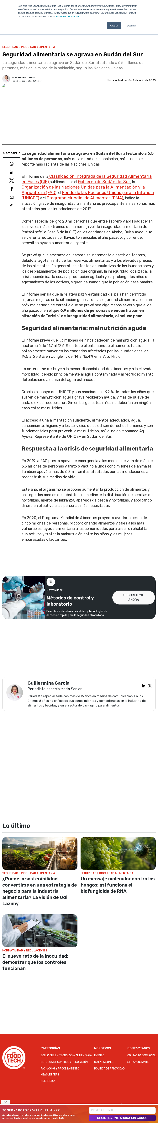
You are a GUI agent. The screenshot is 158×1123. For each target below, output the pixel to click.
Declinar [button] (131, 25)
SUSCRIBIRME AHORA (133, 597)
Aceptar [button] (114, 25)
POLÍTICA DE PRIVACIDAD (109, 1068)
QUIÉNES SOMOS (104, 1062)
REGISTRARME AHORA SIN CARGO (122, 1118)
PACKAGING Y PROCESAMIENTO (60, 1068)
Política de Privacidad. (67, 16)
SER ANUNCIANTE (138, 1062)
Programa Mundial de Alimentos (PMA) (85, 198)
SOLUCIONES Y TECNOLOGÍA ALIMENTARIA (66, 1055)
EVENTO (99, 1055)
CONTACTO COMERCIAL (141, 1055)
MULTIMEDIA (48, 1081)
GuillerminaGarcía (23, 77)
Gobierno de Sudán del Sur (104, 181)
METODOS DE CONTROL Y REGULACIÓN (64, 1062)
